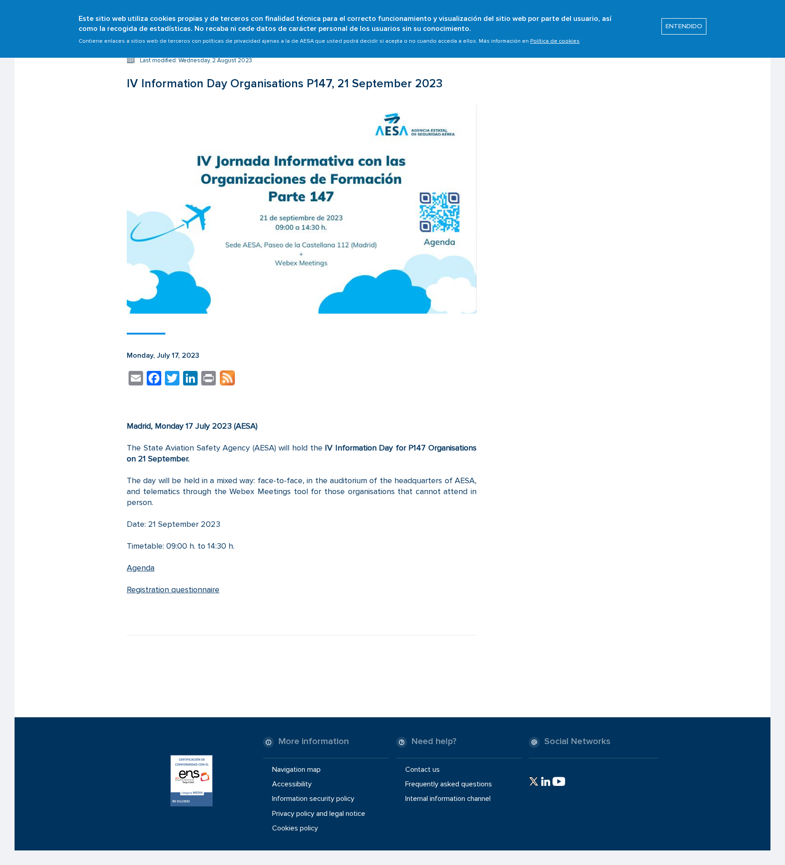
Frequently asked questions (448, 784)
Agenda (140, 568)
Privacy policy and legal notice (318, 813)
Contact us (422, 769)
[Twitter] (533, 781)
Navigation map (296, 769)
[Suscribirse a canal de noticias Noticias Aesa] (227, 379)
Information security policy (313, 798)
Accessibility (292, 784)
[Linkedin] (545, 781)
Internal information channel (448, 798)
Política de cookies (555, 41)
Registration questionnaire (173, 590)
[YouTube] (558, 781)
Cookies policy (295, 828)
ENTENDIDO (684, 26)
